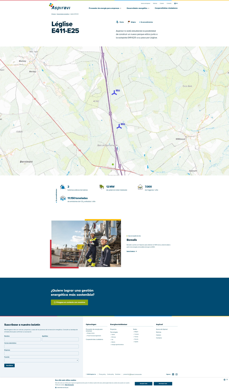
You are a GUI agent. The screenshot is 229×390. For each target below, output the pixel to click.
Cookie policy (110, 374)
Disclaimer (117, 374)
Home (54, 14)
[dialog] (114, 383)
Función (6, 357)
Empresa (7, 350)
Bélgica (133, 22)
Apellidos (45, 336)
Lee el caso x (131, 251)
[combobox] (224, 380)
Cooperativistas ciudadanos (166, 8)
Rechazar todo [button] (163, 383)
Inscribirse (9, 365)
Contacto (169, 3)
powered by (126, 374)
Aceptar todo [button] (143, 383)
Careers (162, 3)
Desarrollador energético (137, 8)
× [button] (227, 379)
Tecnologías (114, 332)
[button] (93, 387)
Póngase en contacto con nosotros (70, 302)
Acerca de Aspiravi (145, 3)
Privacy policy (102, 374)
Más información (69, 385)
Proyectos (113, 329)
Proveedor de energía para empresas (104, 8)
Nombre (7, 336)
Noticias (155, 3)
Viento (122, 22)
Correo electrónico (10, 343)
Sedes (135, 329)
